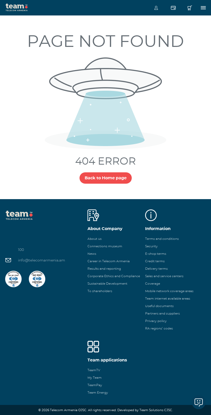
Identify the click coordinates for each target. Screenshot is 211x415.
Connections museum (104, 246)
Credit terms (155, 261)
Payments (173, 7)
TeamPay (94, 385)
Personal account (156, 7)
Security (151, 246)
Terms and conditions (162, 239)
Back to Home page (106, 177)
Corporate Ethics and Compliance (113, 276)
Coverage (152, 283)
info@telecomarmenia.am (41, 260)
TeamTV (93, 370)
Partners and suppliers (162, 313)
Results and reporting (104, 268)
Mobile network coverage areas (169, 291)
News (91, 254)
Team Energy (97, 392)
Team (16, 7)
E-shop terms (155, 254)
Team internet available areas (167, 298)
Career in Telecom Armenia (108, 261)
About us (94, 239)
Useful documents (159, 306)
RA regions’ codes (159, 328)
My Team (94, 377)
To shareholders (99, 291)
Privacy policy (156, 321)
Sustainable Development (107, 283)
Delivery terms (156, 268)
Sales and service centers (164, 276)
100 (21, 249)
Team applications (107, 360)
